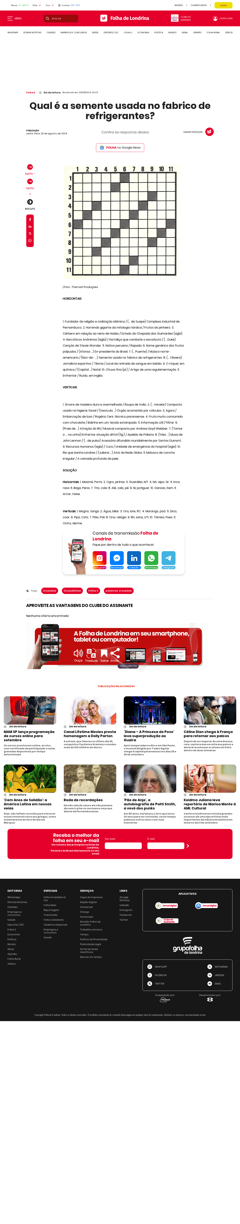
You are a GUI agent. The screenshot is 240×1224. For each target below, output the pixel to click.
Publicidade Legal (90, 944)
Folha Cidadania (54, 919)
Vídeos (12, 963)
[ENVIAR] (188, 846)
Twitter (124, 919)
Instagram (126, 910)
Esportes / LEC (16, 924)
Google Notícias (125, 899)
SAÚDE (95, 32)
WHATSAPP (13, 32)
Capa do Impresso (91, 897)
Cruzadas (49, 590)
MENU (18, 18)
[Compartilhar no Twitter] (30, 234)
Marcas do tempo (91, 957)
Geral (11, 949)
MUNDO (172, 32)
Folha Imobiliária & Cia (55, 899)
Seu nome (110, 838)
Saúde (11, 919)
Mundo (12, 944)
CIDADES (50, 32)
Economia (14, 934)
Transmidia (50, 914)
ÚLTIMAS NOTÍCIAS (32, 32)
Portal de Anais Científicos (89, 950)
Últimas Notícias (17, 902)
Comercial (86, 907)
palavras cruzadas (119, 590)
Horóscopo (86, 916)
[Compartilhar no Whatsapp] (30, 241)
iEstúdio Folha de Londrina (90, 923)
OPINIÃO (197, 32)
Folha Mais (50, 905)
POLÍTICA (158, 32)
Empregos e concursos (15, 913)
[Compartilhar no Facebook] (30, 220)
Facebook (126, 914)
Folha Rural (14, 958)
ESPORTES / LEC (111, 32)
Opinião (12, 954)
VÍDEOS (228, 32)
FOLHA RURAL (213, 32)
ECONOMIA (143, 32)
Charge (84, 911)
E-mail (151, 838)
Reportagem (51, 910)
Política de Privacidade (93, 939)
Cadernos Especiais (56, 924)
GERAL (185, 32)
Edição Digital (88, 902)
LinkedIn (124, 905)
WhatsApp (14, 897)
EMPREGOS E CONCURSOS (74, 32)
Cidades (13, 907)
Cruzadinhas (72, 590)
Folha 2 (30, 92)
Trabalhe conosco (91, 929)
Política (12, 939)
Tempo (84, 934)
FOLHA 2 (128, 32)
